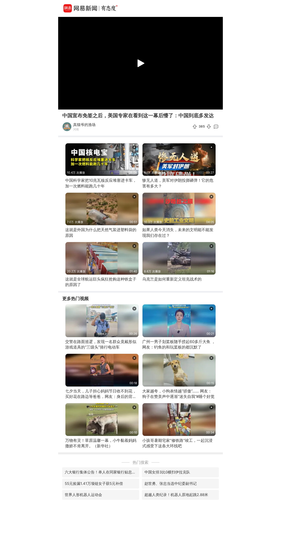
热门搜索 (140, 462)
